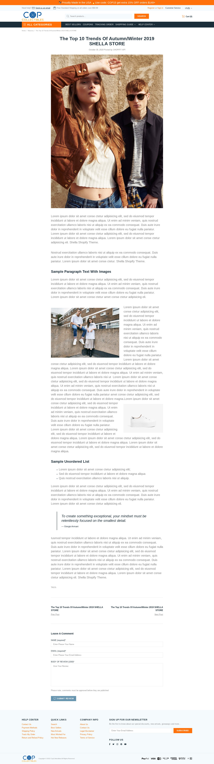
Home (24, 30)
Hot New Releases (59, 738)
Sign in (160, 8)
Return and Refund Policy (32, 738)
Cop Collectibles (33, 16)
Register (151, 8)
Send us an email (43, 8)
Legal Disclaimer (87, 731)
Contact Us (26, 724)
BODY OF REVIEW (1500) (62, 662)
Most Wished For (58, 734)
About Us (84, 724)
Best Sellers (56, 728)
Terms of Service (87, 738)
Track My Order (28, 734)
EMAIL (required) (58, 651)
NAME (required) (58, 640)
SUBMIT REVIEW (65, 698)
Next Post (159, 614)
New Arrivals (56, 731)
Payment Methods (29, 728)
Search (141, 16)
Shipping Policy (28, 731)
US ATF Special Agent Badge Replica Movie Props (25, 753)
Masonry (31, 30)
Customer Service (173, 8)
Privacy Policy (86, 734)
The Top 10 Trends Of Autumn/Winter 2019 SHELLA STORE (77, 608)
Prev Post (55, 614)
